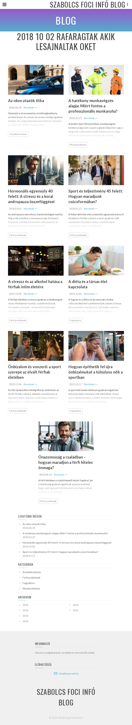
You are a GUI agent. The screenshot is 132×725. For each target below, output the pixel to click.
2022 (76, 604)
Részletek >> (30, 107)
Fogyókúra (75, 320)
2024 (25, 615)
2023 (25, 621)
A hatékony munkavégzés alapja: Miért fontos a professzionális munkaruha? (93, 105)
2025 (25, 610)
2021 (76, 610)
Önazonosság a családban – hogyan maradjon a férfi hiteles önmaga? (65, 462)
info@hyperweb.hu (69, 673)
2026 (25, 604)
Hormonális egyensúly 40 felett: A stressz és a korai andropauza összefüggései (31, 196)
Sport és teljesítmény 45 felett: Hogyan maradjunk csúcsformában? (95, 196)
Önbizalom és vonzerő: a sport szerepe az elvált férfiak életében (34, 372)
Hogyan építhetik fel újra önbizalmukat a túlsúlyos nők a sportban (95, 372)
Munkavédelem (78, 144)
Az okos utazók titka (26, 100)
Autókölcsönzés (18, 134)
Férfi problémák (17, 235)
